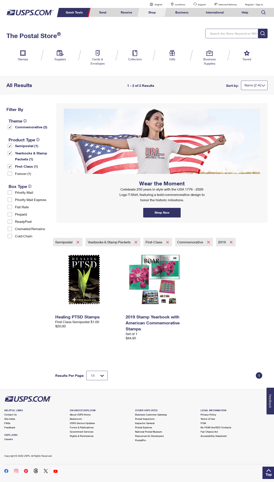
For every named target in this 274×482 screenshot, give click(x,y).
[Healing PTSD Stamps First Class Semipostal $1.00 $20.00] (88, 279)
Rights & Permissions (82, 436)
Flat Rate (22, 207)
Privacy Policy (208, 414)
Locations (180, 4)
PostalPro (140, 440)
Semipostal (64, 242)
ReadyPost (23, 221)
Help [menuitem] (245, 12)
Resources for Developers (149, 436)
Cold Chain (23, 236)
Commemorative (190, 242)
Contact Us (10, 414)
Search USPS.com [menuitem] (263, 12)
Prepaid (21, 214)
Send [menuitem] (102, 12)
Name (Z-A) (252, 85)
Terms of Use (208, 418)
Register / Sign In (254, 4)
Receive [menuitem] (126, 12)
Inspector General (145, 423)
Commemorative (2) (31, 127)
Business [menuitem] (182, 12)
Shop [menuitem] (152, 12)
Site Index (9, 418)
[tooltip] (25, 121)
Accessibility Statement (214, 436)
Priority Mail (24, 192)
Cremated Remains (30, 229)
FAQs (7, 423)
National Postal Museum (148, 431)
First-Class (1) (26, 166)
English (154, 4)
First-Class (154, 242)
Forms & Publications (82, 427)
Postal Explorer (143, 427)
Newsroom (76, 418)
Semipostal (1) (26, 146)
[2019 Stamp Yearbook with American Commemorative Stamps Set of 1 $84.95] (159, 279)
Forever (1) (23, 174)
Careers (8, 439)
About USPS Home (80, 414)
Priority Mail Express (30, 200)
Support (202, 4)
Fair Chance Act (209, 431)
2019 (222, 242)
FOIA (203, 423)
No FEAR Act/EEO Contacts (216, 427)
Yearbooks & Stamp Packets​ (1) (31, 156)
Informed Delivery (228, 4)
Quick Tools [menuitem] (74, 12)
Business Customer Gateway (151, 414)
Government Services (81, 431)
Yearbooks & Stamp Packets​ (109, 242)
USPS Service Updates (82, 423)
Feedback (9, 427)
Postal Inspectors (145, 418)
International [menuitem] (215, 12)
